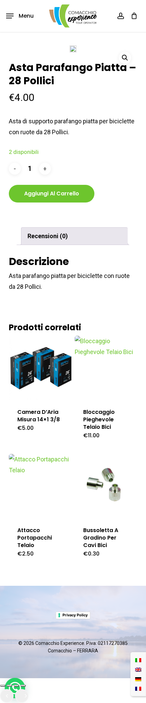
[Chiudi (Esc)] (23, 686)
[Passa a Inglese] (138, 669)
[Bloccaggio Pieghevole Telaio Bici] (107, 368)
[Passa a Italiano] (138, 660)
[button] (20, 16)
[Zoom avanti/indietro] (2, 686)
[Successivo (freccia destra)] (22, 696)
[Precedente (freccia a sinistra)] (7, 696)
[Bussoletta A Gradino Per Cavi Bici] (107, 486)
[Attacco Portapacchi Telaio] (41, 486)
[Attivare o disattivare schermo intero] (9, 686)
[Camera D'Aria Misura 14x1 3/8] (41, 368)
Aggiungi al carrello (51, 193)
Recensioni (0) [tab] (48, 236)
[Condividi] (16, 686)
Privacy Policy (75, 615)
